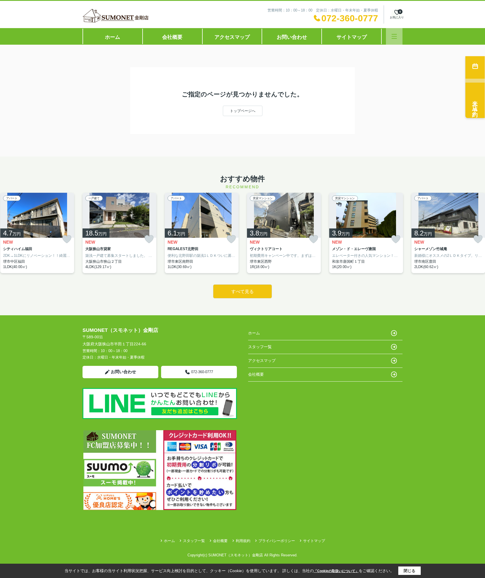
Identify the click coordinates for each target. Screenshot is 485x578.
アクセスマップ (232, 37)
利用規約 (243, 541)
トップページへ (242, 111)
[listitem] (119, 233)
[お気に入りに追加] (66, 239)
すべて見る (242, 291)
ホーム (112, 37)
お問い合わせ (292, 37)
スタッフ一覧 (260, 346)
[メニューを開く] (394, 36)
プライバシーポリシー (276, 541)
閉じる (409, 570)
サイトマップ (352, 37)
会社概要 (172, 37)
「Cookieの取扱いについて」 (336, 571)
